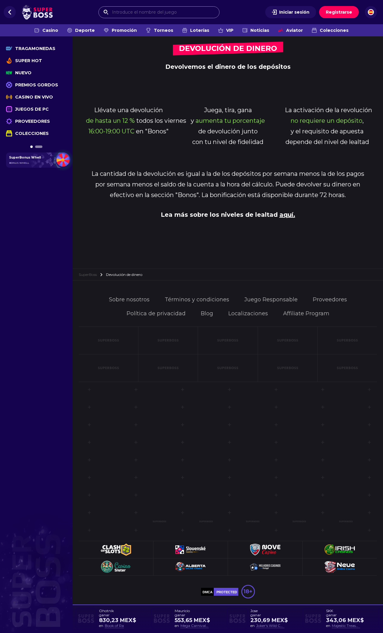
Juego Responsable (271, 299)
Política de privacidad (156, 313)
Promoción (124, 30)
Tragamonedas (35, 48)
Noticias (259, 30)
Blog (207, 313)
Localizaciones (248, 313)
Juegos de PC (32, 109)
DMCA (208, 592)
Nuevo (23, 72)
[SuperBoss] (37, 12)
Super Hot (28, 60)
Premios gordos (36, 84)
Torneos (163, 30)
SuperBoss (88, 274)
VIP (229, 30)
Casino (50, 30)
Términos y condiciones (197, 299)
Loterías (199, 30)
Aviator (294, 30)
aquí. (287, 214)
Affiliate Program (306, 313)
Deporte (85, 30)
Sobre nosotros (129, 299)
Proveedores (32, 121)
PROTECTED (226, 592)
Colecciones (334, 30)
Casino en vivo (34, 97)
